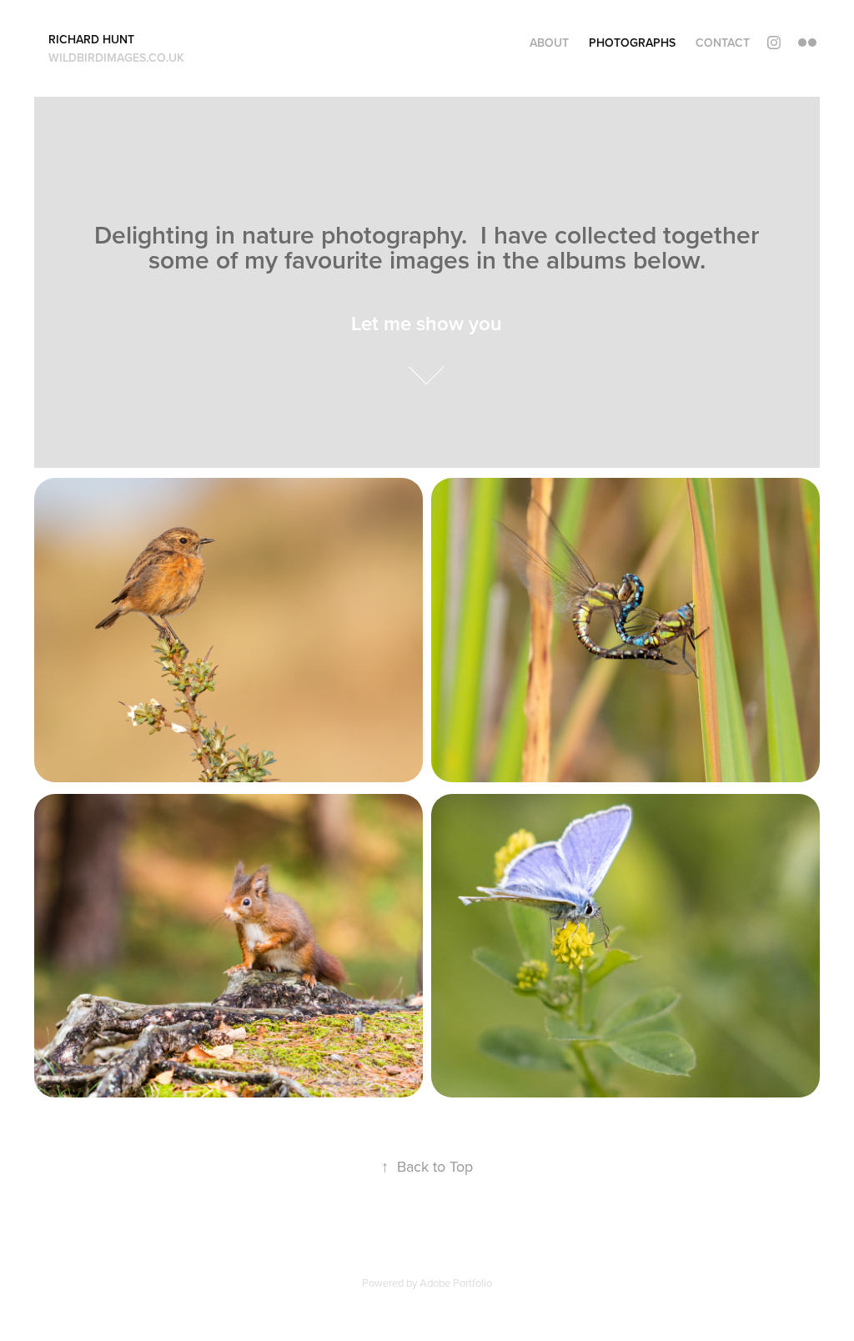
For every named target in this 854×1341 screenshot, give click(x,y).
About (549, 42)
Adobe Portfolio (455, 1282)
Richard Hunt (91, 39)
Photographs (632, 42)
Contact (723, 42)
